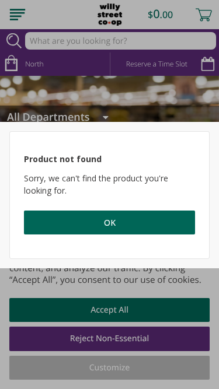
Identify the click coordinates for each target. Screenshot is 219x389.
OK (110, 222)
